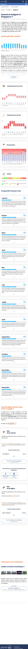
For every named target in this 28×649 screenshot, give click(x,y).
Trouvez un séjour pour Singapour (14, 520)
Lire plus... (14, 77)
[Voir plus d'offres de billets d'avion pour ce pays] (14, 456)
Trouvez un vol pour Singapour (14, 461)
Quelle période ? (5, 6)
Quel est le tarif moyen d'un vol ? (6, 476)
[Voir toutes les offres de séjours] (14, 515)
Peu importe (11, 423)
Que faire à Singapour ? (14, 588)
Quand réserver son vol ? (14, 476)
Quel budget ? (14, 6)
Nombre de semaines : (7, 496)
